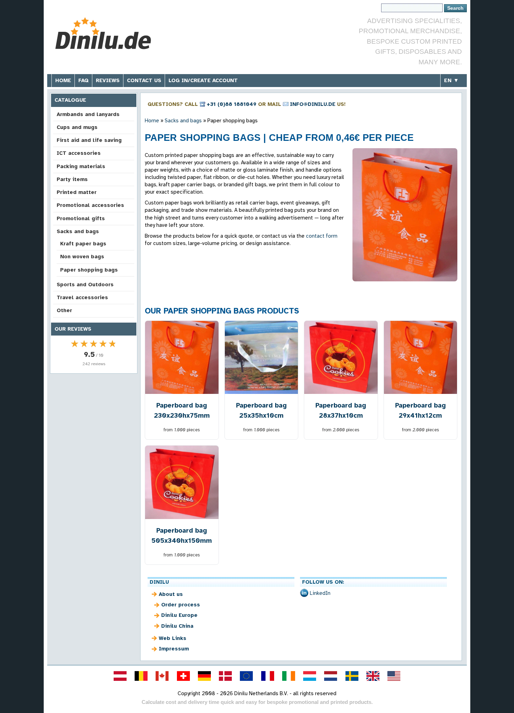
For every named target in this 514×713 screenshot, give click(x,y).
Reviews (108, 80)
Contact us (144, 80)
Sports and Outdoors (85, 284)
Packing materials (81, 166)
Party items (72, 179)
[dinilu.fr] (267, 676)
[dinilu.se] (352, 676)
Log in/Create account (203, 80)
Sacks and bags (78, 231)
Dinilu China (177, 626)
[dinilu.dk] (225, 676)
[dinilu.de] (204, 676)
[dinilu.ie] (288, 676)
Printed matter (77, 192)
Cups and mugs (77, 127)
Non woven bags (82, 256)
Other (64, 310)
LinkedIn (320, 593)
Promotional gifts (81, 218)
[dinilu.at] (120, 676)
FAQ (83, 80)
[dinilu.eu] (246, 676)
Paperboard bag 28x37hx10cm (340, 410)
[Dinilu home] (104, 33)
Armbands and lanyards (88, 114)
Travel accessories (82, 297)
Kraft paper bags (83, 243)
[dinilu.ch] (183, 676)
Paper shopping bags (89, 270)
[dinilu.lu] (310, 676)
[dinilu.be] (141, 676)
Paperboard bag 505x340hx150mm (181, 535)
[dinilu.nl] (331, 676)
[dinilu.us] (394, 676)
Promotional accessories (90, 205)
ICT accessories (79, 153)
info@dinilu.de (312, 104)
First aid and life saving (89, 140)
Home (63, 80)
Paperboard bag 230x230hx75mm (182, 410)
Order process (180, 605)
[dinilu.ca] (162, 676)
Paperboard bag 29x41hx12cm (420, 410)
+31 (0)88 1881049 (231, 104)
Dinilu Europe (179, 615)
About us (171, 594)
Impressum (174, 649)
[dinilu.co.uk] (373, 676)
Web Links (172, 638)
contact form (321, 236)
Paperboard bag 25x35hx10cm (261, 410)
